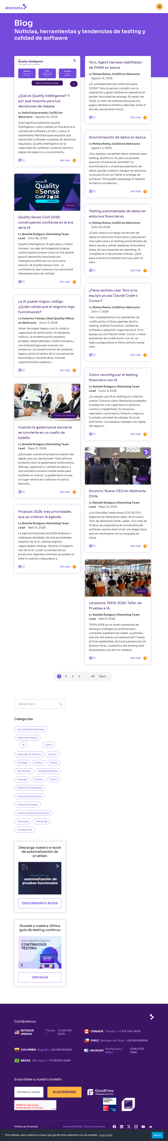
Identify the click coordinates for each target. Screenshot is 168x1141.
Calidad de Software (27, 737)
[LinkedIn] (122, 1126)
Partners (38, 779)
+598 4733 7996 (137, 1050)
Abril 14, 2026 (37, 527)
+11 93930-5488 (59, 1060)
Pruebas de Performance (29, 796)
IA (74, 84)
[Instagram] (136, 1126)
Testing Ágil (41, 821)
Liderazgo (22, 779)
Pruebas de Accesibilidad (29, 788)
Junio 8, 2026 (107, 391)
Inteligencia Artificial (48, 771)
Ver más (68, 160)
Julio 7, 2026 (99, 311)
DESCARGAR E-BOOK (40, 903)
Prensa (53, 779)
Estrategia (22, 762)
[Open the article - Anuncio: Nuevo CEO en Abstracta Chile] (118, 466)
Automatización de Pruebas (30, 729)
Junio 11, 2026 (48, 322)
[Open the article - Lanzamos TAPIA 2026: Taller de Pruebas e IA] (118, 578)
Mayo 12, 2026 (107, 506)
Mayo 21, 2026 (37, 448)
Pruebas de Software (64, 415)
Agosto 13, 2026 (102, 78)
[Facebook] (114, 1126)
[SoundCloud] (150, 1126)
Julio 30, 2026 (37, 238)
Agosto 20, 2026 (46, 117)
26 (92, 676)
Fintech (53, 762)
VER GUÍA (40, 977)
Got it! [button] (157, 1135)
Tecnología (22, 821)
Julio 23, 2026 (100, 227)
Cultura (142, 479)
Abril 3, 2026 (106, 619)
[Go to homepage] (16, 6)
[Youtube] (143, 1126)
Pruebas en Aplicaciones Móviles (33, 813)
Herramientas (24, 771)
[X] (129, 1126)
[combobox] (159, 6)
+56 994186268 (137, 1040)
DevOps (52, 754)
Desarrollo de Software (29, 754)
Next (102, 676)
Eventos (71, 205)
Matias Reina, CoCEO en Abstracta (116, 74)
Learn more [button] (105, 1135)
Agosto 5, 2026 (101, 148)
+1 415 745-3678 (65, 1032)
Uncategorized (24, 830)
